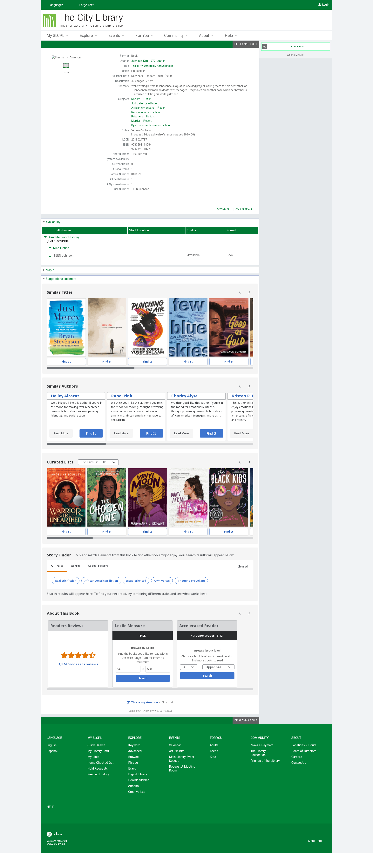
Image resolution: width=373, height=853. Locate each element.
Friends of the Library (265, 761)
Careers (296, 757)
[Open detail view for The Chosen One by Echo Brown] (106, 497)
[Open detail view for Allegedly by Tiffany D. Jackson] (107, 327)
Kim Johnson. (152, 65)
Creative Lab (136, 792)
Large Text (86, 5)
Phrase (133, 762)
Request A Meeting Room (182, 768)
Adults (214, 745)
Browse (133, 757)
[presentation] (66, 327)
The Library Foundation (258, 753)
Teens (214, 751)
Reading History (98, 774)
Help (50, 807)
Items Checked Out (100, 762)
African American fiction (101, 580)
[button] (243, 566)
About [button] (204, 35)
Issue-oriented (136, 580)
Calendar (175, 745)
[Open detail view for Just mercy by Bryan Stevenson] (66, 327)
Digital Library (137, 774)
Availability (53, 222)
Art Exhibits (177, 751)
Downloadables (138, 780)
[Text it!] (50, 255)
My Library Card (98, 751)
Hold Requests (97, 768)
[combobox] (98, 462)
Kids (213, 757)
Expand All (224, 209)
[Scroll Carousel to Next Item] (249, 292)
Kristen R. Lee (245, 395)
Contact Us (298, 762)
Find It (66, 361)
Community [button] (174, 35)
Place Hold (298, 46)
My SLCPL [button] (56, 35)
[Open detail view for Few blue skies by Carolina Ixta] (188, 327)
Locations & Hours (303, 745)
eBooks (133, 786)
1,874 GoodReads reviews (78, 664)
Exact (132, 768)
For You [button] (142, 35)
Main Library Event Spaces (181, 759)
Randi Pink (121, 395)
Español (52, 751)
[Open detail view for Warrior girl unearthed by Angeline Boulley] (66, 497)
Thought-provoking (191, 580)
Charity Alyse (184, 395)
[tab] (57, 566)
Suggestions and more (61, 279)
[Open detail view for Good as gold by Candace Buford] (228, 327)
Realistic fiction (65, 580)
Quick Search (96, 745)
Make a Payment (262, 745)
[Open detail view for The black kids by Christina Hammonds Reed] (228, 497)
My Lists (93, 757)
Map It (50, 270)
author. (148, 60)
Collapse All (244, 209)
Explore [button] (87, 35)
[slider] (150, 368)
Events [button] (114, 35)
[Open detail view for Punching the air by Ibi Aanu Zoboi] (147, 327)
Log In (325, 4)
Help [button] (229, 35)
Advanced (135, 751)
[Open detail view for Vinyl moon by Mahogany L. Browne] (147, 497)
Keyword (134, 745)
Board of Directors (303, 751)
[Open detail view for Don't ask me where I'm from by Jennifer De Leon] (188, 497)
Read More (61, 433)
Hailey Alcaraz (65, 395)
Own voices (162, 580)
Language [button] (54, 738)
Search (142, 678)
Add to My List (295, 54)
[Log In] (319, 4)
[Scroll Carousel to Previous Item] (240, 292)
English (52, 745)
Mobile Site (315, 841)
